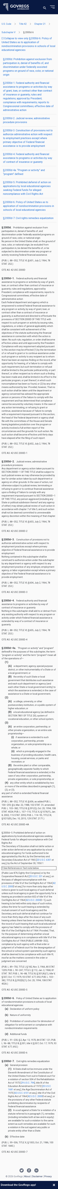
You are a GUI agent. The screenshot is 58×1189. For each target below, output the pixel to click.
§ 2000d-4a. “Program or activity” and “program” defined (24, 172)
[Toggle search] (44, 7)
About (27, 1176)
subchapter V (8, 32)
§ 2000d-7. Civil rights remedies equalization (28, 218)
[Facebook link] (29, 1170)
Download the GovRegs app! (18, 1185)
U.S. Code (6, 24)
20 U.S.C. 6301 (44, 860)
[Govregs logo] (16, 7)
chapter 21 (40, 24)
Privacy (48, 1176)
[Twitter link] (21, 1170)
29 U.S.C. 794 (27, 1082)
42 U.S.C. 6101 (21, 1093)
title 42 (23, 24)
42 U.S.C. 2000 (33, 900)
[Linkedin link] (36, 1170)
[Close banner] (54, 1185)
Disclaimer (37, 1176)
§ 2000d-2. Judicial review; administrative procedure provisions (26, 120)
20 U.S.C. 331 (36, 876)
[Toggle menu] (52, 7)
